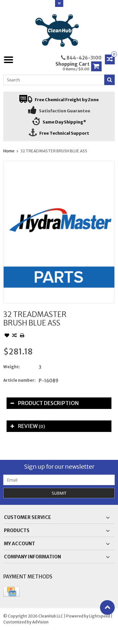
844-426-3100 (84, 58)
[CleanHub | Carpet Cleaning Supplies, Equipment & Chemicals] (59, 31)
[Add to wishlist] (7, 336)
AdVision (40, 621)
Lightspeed (99, 616)
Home (8, 150)
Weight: (11, 366)
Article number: (19, 380)
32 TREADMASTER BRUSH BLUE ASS (53, 150)
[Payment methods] (11, 591)
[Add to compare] (14, 336)
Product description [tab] (48, 403)
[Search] (109, 80)
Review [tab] (31, 426)
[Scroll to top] (107, 607)
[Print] (22, 336)
